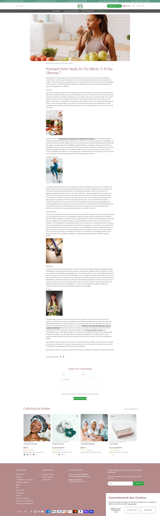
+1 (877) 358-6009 (82, 474)
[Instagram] (35, 511)
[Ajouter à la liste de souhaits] (48, 416)
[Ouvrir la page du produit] (37, 427)
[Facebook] (31, 511)
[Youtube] (42, 511)
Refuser (148, 510)
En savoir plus (132, 504)
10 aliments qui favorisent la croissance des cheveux (76, 139)
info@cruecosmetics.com (82, 476)
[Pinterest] (39, 511)
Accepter (132, 510)
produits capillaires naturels (94, 330)
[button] (26, 6)
